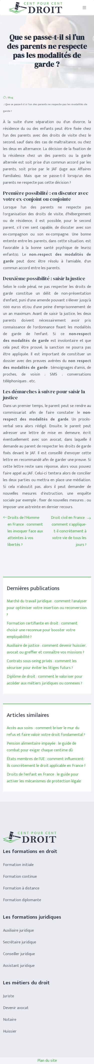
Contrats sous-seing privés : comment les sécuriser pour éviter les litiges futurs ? (42, 664)
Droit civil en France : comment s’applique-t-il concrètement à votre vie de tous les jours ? (68, 531)
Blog (10, 97)
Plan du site (47, 1060)
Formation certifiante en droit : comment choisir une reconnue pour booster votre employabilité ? (42, 630)
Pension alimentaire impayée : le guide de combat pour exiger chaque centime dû (41, 747)
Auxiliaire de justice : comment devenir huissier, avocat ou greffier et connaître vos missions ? (46, 649)
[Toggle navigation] (84, 7)
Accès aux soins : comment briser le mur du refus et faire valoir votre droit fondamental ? (46, 731)
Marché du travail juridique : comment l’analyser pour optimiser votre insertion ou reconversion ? (47, 608)
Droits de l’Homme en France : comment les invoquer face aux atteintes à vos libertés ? (25, 531)
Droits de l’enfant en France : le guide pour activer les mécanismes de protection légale (44, 778)
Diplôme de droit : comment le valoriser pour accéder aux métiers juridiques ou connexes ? (44, 680)
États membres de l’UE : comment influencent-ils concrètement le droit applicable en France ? (46, 762)
